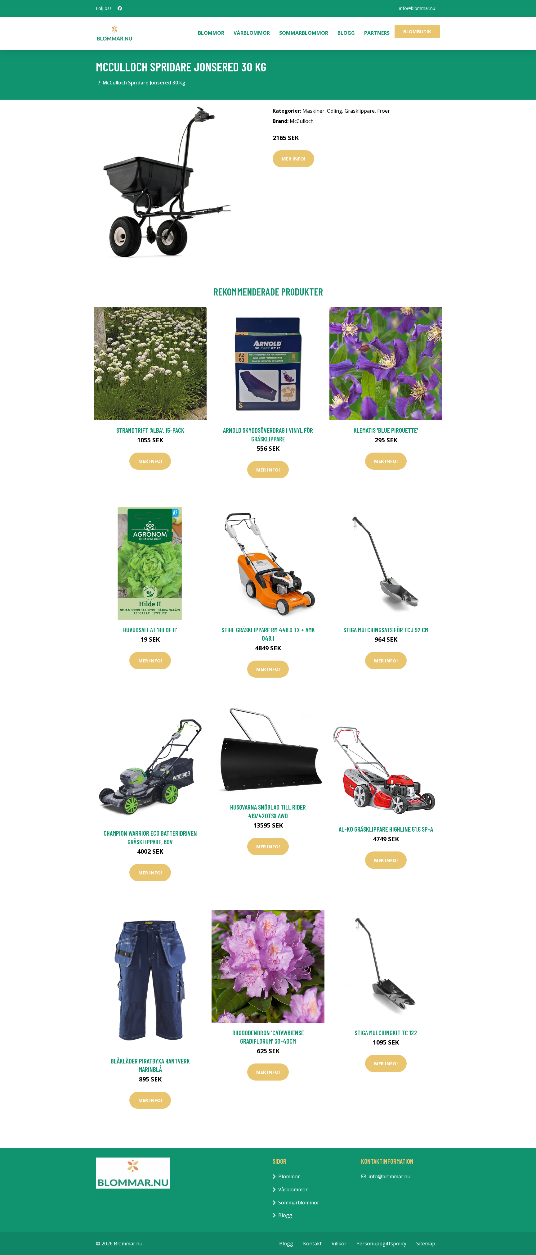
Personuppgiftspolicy (381, 1243)
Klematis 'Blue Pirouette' (386, 430)
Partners (377, 32)
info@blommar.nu (417, 8)
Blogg (346, 32)
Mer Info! (293, 159)
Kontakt (312, 1243)
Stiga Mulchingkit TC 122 (386, 1032)
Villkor (339, 1243)
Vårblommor (252, 32)
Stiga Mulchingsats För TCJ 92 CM (385, 630)
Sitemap (425, 1243)
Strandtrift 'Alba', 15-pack (150, 430)
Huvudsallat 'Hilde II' (150, 630)
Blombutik (417, 31)
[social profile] (119, 8)
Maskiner (313, 110)
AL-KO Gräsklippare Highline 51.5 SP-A (386, 829)
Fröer (383, 110)
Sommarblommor (303, 32)
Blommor (211, 32)
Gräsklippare (360, 110)
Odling (334, 110)
